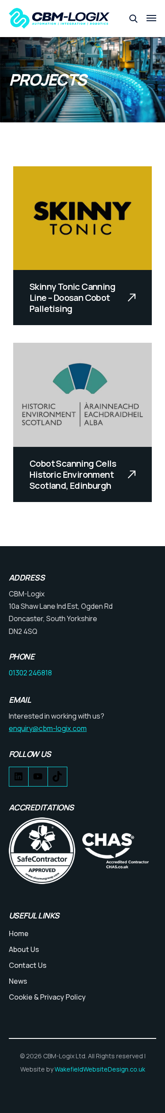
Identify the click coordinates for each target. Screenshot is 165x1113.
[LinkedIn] (18, 778)
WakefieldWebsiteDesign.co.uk (100, 1069)
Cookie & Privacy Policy (47, 997)
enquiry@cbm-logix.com (48, 728)
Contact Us (28, 965)
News (18, 981)
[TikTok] (57, 778)
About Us (24, 949)
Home (19, 933)
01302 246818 (30, 673)
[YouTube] (38, 778)
